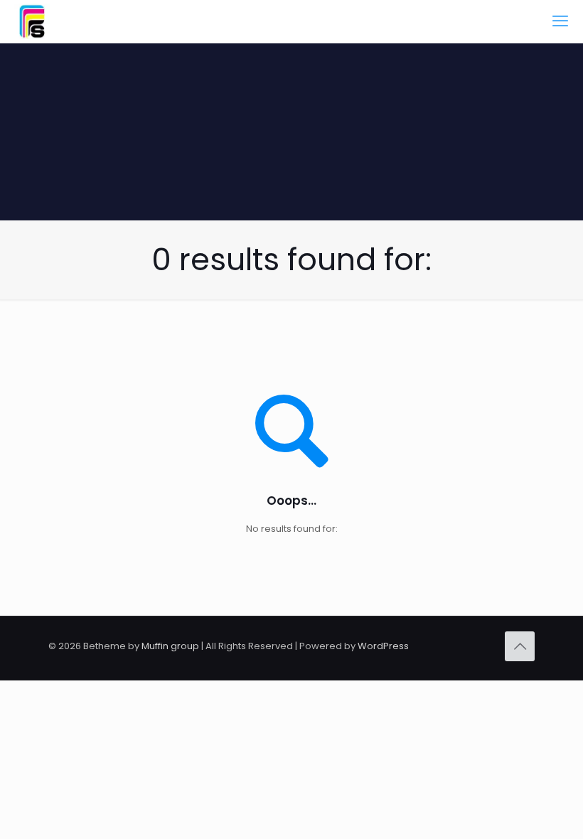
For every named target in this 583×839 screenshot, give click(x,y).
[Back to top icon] (520, 646)
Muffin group (170, 646)
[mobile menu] (560, 21)
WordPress (383, 646)
